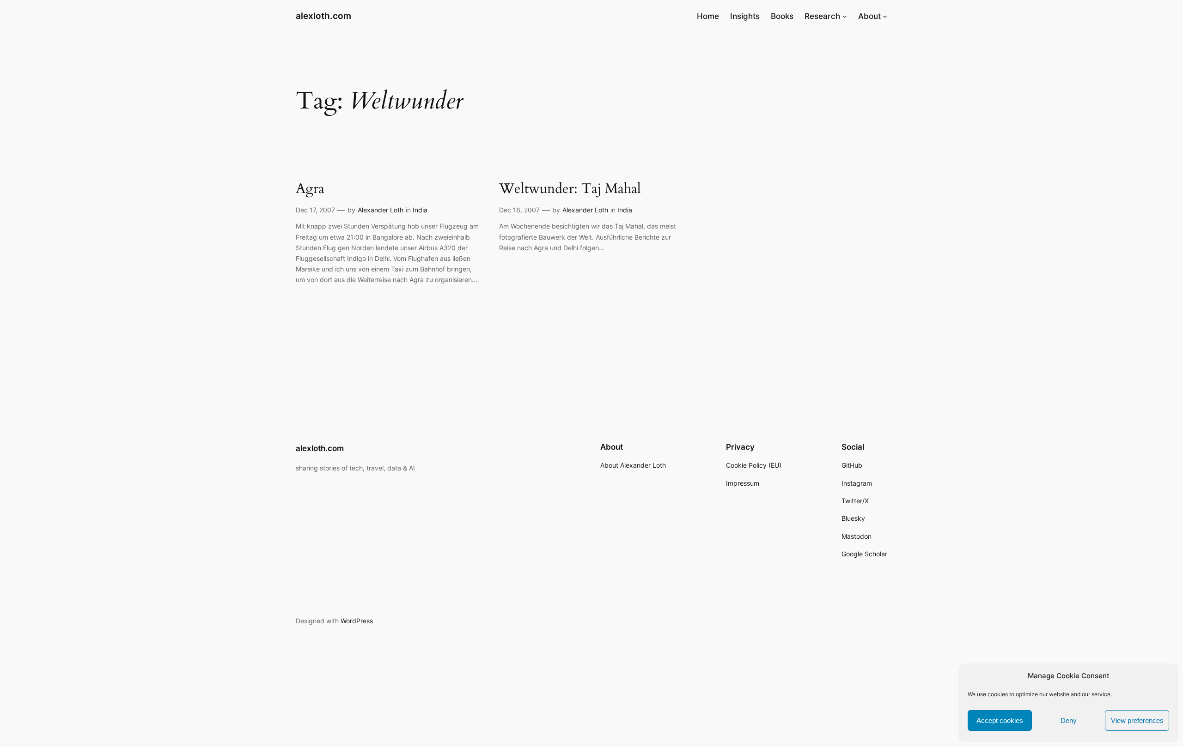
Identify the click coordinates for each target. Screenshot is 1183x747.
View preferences (1137, 720)
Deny (1069, 720)
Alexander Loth (380, 210)
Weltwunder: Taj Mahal (570, 189)
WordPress (357, 621)
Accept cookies (999, 720)
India (420, 210)
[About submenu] (885, 16)
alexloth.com (323, 15)
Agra (310, 189)
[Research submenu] (844, 16)
